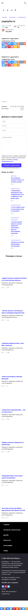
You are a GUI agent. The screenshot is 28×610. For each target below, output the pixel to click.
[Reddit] (24, 43)
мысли (5, 101)
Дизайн (6, 535)
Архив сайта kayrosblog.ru (9, 591)
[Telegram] (3, 46)
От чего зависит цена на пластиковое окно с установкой (17, 209)
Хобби (6, 551)
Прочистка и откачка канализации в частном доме (17, 244)
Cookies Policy (6, 594)
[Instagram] (6, 43)
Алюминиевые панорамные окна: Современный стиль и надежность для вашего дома (17, 194)
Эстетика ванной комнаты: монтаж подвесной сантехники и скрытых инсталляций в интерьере (16, 227)
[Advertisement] (14, 86)
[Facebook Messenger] (9, 43)
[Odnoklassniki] (18, 43)
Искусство (7, 540)
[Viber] (6, 46)
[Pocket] (12, 46)
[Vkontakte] (12, 43)
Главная (6, 524)
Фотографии (8, 545)
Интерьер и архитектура (12, 530)
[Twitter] (15, 43)
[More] (18, 46)
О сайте (4, 589)
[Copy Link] (15, 46)
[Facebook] (3, 43)
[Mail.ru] (21, 43)
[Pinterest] (9, 46)
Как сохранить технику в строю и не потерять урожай (17, 180)
